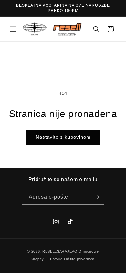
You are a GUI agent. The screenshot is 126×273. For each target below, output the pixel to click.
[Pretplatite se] (97, 197)
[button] (13, 29)
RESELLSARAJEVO (60, 251)
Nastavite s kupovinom (63, 137)
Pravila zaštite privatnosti (72, 259)
